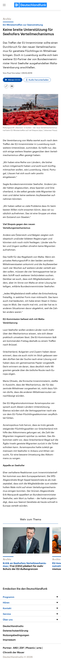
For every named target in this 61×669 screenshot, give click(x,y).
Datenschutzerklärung (15, 630)
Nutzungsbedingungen (16, 635)
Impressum (9, 639)
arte (40, 647)
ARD (16, 647)
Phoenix (31, 647)
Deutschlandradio (13, 626)
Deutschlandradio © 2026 (18, 656)
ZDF (22, 647)
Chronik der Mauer (13, 652)
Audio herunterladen (39, 80)
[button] (4, 5)
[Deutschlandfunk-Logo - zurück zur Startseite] (30, 5)
